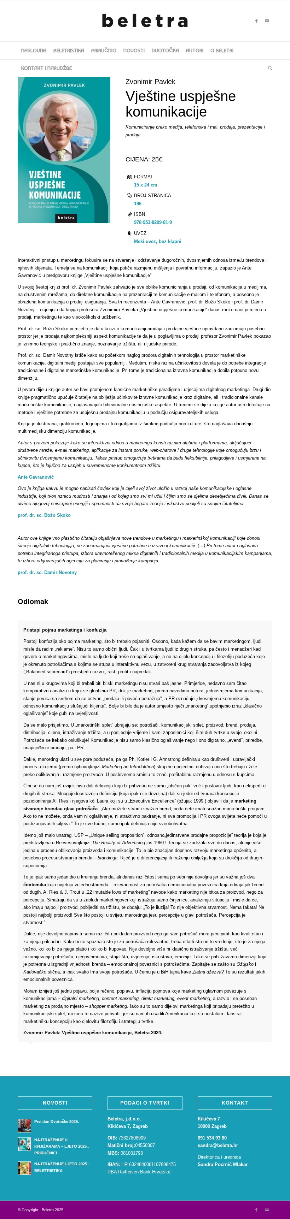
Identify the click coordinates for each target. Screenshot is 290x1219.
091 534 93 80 (212, 1138)
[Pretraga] (268, 68)
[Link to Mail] (267, 21)
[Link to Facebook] (256, 21)
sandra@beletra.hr (219, 1145)
